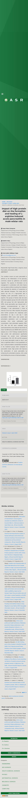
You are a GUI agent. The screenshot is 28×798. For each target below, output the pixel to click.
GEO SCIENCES (6, 767)
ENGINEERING (6, 763)
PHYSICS (4, 774)
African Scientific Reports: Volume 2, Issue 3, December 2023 (15, 610)
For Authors (5, 745)
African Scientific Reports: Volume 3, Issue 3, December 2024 (15, 527)
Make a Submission (14, 753)
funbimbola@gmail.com (9, 255)
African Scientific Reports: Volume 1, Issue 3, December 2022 (15, 650)
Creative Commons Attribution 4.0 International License (12, 464)
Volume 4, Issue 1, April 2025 (10, 203)
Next (23, 692)
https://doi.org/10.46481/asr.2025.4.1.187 (13, 417)
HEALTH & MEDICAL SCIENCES (11, 771)
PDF (4, 389)
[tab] (14, 367)
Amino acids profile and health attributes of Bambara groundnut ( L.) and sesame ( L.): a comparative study (15, 625)
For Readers (5, 741)
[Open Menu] (2, 94)
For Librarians (6, 748)
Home (3, 201)
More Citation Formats (9, 421)
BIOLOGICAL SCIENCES (8, 781)
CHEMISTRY (5, 785)
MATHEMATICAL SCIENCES (10, 778)
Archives (9, 201)
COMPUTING (5, 788)
